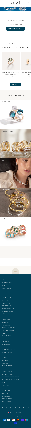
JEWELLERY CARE (6, 336)
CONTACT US (5, 322)
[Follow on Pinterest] (15, 407)
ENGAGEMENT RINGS (7, 352)
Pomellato (7, 47)
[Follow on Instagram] (11, 407)
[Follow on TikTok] (24, 407)
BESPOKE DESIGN (6, 306)
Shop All (15, 84)
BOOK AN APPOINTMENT (8, 308)
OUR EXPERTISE (6, 303)
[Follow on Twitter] (7, 407)
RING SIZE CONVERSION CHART (10, 377)
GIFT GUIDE (5, 382)
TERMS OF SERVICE (7, 399)
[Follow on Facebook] (2, 407)
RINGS (3, 355)
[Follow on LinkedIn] (28, 407)
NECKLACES (5, 363)
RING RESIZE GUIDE (7, 374)
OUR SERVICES (6, 325)
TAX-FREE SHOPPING (7, 311)
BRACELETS (5, 360)
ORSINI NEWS (5, 314)
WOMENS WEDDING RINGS (9, 349)
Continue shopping (15, 29)
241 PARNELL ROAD (7, 282)
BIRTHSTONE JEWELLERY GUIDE (10, 380)
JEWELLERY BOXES (7, 366)
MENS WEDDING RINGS (8, 347)
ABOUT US (5, 300)
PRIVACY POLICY (6, 393)
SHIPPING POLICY (6, 401)
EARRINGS (4, 358)
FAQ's (3, 333)
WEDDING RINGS (6, 344)
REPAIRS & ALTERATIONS (8, 328)
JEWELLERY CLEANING (8, 330)
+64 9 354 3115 (6, 292)
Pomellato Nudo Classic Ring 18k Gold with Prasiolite (10, 73)
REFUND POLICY (6, 396)
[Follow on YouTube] (20, 407)
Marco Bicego (21, 47)
